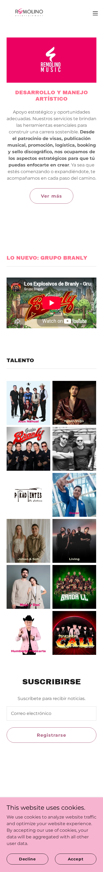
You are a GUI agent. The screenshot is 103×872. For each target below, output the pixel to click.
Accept (75, 858)
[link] (28, 13)
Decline (27, 858)
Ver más (51, 196)
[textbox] (51, 713)
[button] (95, 13)
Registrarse (51, 735)
